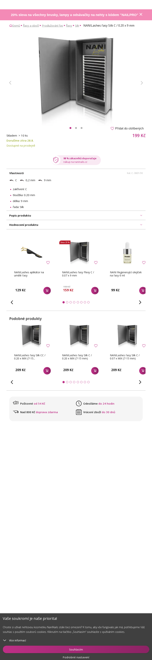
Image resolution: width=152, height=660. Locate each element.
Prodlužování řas (52, 25)
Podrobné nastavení (76, 657)
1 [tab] (70, 128)
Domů (16, 25)
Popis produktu (20, 215)
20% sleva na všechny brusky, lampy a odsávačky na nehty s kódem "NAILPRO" (74, 15)
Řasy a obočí (31, 25)
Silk (77, 25)
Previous (10, 82)
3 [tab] (81, 128)
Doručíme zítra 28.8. (20, 140)
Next (142, 82)
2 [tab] (76, 128)
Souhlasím (76, 649)
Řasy (69, 25)
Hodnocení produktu (23, 225)
